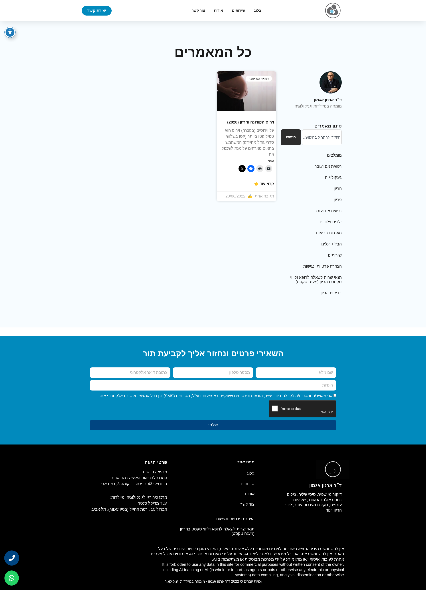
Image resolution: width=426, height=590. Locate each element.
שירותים (238, 10)
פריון (338, 199)
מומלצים (334, 155)
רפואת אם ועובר (328, 166)
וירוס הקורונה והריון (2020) (250, 122)
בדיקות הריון (331, 293)
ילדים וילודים (331, 222)
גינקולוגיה (333, 177)
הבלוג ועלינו (331, 244)
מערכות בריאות (329, 233)
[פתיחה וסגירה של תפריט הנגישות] (10, 32)
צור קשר (198, 10)
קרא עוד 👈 (264, 183)
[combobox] (322, 137)
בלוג (257, 10)
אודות (218, 10)
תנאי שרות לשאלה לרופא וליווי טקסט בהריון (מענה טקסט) (316, 279)
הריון (338, 188)
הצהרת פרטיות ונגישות (322, 266)
